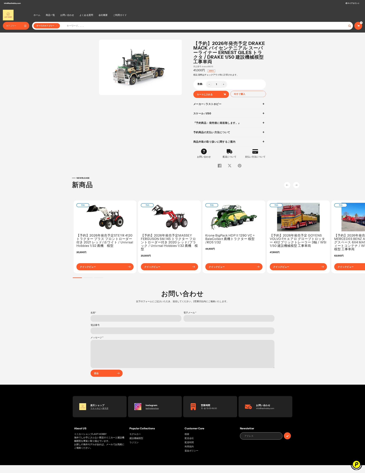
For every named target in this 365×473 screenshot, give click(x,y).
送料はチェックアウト (208, 74)
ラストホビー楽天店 (99, 408)
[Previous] (287, 185)
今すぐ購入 (239, 93)
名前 (93, 312)
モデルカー (135, 434)
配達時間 (189, 442)
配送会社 (189, 438)
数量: (200, 83)
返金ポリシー (191, 450)
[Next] (296, 185)
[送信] (287, 435)
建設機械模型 (136, 438)
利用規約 (189, 446)
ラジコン (134, 442)
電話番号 (95, 325)
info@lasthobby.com (12, 3)
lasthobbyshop (152, 408)
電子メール (189, 312)
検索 (187, 434)
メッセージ (97, 337)
